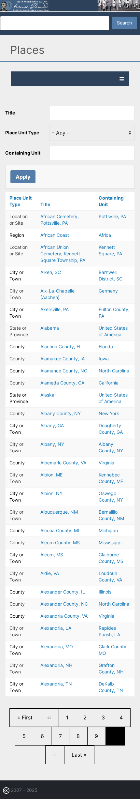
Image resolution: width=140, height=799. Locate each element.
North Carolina (114, 370)
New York (109, 413)
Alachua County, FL (61, 346)
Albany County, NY (60, 413)
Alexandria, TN (56, 683)
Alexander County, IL (62, 592)
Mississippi (110, 542)
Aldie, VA (49, 573)
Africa (105, 235)
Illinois (105, 592)
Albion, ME (51, 474)
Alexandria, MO (56, 646)
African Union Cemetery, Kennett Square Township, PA (62, 253)
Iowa (104, 358)
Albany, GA (52, 425)
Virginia (106, 462)
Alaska (47, 395)
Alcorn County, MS (60, 542)
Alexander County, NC (64, 604)
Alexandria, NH (56, 665)
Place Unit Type (22, 132)
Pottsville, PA (112, 216)
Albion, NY (51, 493)
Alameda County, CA (62, 382)
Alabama (49, 328)
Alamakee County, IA (62, 358)
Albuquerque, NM (59, 512)
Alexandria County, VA (64, 616)
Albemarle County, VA (63, 462)
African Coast (54, 235)
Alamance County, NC (63, 370)
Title (10, 112)
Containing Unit (22, 153)
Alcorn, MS (51, 554)
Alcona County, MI (59, 530)
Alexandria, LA (55, 628)
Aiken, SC (50, 272)
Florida (106, 346)
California (109, 382)
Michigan (108, 530)
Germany (108, 291)
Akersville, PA (54, 309)
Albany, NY (52, 444)
